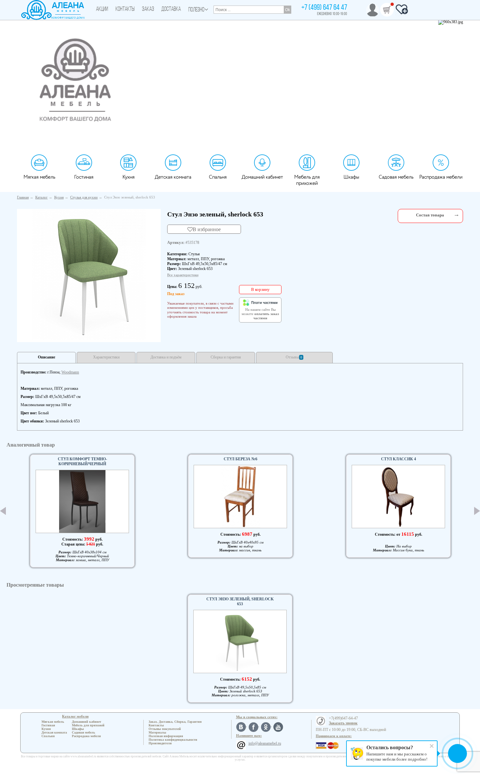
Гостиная (83, 177)
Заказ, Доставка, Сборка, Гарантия (175, 721)
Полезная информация (166, 736)
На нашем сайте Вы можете (260, 314)
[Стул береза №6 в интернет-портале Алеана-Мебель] (240, 496)
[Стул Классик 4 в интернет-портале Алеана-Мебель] (398, 496)
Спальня (218, 177)
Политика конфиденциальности (173, 739)
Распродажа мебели (440, 177)
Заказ (148, 9)
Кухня (128, 177)
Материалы (157, 732)
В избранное (207, 229)
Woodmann (70, 372)
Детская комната (173, 177)
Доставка (171, 9)
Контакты (125, 9)
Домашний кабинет (262, 177)
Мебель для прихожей (307, 180)
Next (477, 511)
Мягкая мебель (39, 177)
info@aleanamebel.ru (264, 743)
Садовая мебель (396, 177)
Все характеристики (183, 275)
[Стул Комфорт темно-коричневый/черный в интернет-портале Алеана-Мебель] (82, 501)
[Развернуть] (456, 214)
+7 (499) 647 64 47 (324, 8)
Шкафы (351, 177)
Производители (160, 743)
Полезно (196, 10)
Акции (102, 9)
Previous (3, 511)
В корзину (260, 289)
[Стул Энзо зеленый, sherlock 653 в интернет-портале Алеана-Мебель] (89, 274)
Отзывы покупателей (165, 729)
